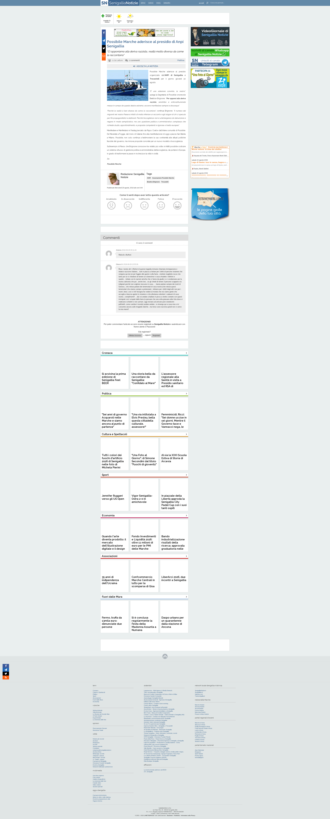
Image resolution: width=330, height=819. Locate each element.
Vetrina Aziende (97, 710)
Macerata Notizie (200, 712)
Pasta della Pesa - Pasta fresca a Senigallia (157, 739)
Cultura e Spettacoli (99, 692)
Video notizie (97, 785)
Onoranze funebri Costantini (152, 696)
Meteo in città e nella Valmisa (102, 797)
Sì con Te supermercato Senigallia (154, 724)
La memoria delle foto (99, 719)
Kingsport (198, 752)
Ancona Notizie (199, 706)
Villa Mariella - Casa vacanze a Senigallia (156, 748)
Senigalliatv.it (199, 692)
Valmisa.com (199, 694)
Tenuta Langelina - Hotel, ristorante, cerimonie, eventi (160, 733)
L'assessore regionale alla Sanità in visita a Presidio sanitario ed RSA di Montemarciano (172, 381)
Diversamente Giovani (100, 728)
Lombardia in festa (200, 732)
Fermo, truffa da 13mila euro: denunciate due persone (112, 622)
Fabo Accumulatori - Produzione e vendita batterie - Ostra (162, 742)
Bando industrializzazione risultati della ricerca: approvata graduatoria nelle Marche (173, 544)
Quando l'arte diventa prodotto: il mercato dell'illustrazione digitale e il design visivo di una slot (114, 544)
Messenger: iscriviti (99, 757)
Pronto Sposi (199, 755)
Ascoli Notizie (199, 708)
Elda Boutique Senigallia (151, 761)
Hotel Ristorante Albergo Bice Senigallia (156, 750)
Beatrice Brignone (153, 182)
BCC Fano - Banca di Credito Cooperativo (157, 713)
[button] (201, 3)
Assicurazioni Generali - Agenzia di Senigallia (158, 700)
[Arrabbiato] (111, 205)
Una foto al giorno (98, 775)
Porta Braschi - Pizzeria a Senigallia (155, 746)
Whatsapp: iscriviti (98, 754)
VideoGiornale (97, 712)
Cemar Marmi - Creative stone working (156, 703)
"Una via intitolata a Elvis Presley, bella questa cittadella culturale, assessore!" (144, 420)
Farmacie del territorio (99, 795)
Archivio (95, 741)
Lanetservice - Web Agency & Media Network (158, 690)
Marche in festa (200, 723)
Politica (181, 60)
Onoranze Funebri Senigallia (101, 763)
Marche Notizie (199, 705)
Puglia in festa (199, 736)
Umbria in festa (199, 739)
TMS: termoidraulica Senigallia (153, 692)
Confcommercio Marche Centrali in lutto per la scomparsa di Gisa (143, 581)
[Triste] (128, 205)
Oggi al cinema (97, 801)
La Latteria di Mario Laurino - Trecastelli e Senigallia (160, 755)
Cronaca (95, 690)
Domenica (130, 21)
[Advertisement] (210, 106)
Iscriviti (95, 744)
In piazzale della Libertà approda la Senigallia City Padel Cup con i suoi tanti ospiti (174, 502)
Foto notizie (96, 777)
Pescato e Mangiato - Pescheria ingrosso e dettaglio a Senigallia (164, 740)
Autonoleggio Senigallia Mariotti (153, 698)
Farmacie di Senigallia (99, 761)
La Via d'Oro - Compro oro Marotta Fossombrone (159, 716)
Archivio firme (97, 752)
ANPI (149, 178)
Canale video (97, 783)
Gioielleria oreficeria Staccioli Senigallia (156, 759)
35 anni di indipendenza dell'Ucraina (110, 580)
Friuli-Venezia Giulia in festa (203, 728)
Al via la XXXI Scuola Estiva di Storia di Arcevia (174, 458)
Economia (96, 701)
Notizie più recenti (98, 739)
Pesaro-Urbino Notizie (202, 714)
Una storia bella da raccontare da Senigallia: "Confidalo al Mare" (144, 378)
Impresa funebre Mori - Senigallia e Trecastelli (158, 726)
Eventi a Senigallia (98, 765)
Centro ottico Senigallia (151, 705)
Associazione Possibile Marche (163, 178)
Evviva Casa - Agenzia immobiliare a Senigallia (158, 711)
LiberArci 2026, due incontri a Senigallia (173, 578)
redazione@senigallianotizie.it (102, 750)
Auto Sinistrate (199, 750)
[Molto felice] (177, 205)
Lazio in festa (199, 730)
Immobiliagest (199, 757)
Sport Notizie (199, 754)
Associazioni (97, 698)
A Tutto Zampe (97, 716)
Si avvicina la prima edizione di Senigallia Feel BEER (114, 378)
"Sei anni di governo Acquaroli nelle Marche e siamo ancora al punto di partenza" (114, 420)
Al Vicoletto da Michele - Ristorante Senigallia (158, 729)
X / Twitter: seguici (98, 759)
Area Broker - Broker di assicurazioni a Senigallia (159, 709)
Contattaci (96, 748)
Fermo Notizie (199, 710)
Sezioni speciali (97, 786)
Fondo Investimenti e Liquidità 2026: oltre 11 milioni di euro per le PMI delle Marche (144, 542)
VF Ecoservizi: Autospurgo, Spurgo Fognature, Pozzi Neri (162, 754)
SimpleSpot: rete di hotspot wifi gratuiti (155, 707)
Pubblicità (177, 815)
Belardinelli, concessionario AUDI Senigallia (157, 718)
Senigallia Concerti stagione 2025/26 (155, 757)
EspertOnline (97, 718)
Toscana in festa (200, 737)
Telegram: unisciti (98, 755)
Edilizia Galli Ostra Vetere (152, 701)
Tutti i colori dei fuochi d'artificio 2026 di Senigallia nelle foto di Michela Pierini (113, 461)
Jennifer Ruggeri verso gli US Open (113, 497)
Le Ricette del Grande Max (101, 714)
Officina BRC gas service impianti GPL (156, 744)
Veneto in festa (199, 741)
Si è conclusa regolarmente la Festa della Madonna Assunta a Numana (144, 624)
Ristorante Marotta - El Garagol (153, 727)
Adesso (119, 21)
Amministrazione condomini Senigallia (155, 720)
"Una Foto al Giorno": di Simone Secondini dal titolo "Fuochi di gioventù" (144, 460)
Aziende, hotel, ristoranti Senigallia (154, 722)
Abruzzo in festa (200, 724)
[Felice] (161, 205)
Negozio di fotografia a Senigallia (154, 735)
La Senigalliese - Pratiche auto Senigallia (156, 731)
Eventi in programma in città (101, 799)
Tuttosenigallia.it (200, 696)
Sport (94, 696)
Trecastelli (164, 182)
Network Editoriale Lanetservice (103, 767)
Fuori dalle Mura (98, 700)
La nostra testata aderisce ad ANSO (155, 770)
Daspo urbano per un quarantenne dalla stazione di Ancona (172, 622)
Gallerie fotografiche (99, 779)
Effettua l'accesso (135, 335)
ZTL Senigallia (148, 771)
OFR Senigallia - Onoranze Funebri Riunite (157, 737)
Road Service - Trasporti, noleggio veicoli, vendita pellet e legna (163, 752)
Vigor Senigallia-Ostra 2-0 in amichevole (142, 498)
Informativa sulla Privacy (188, 815)
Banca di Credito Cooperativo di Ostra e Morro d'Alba (160, 694)
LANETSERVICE (149, 815)
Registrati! (156, 335)
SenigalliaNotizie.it (200, 690)
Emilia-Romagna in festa (202, 726)
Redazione (96, 742)
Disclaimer (170, 815)
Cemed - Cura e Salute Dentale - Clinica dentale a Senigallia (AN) (164, 714)
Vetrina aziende (97, 746)
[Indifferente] (144, 205)
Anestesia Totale (98, 730)
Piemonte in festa (200, 734)
